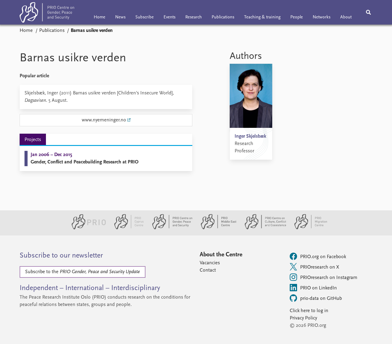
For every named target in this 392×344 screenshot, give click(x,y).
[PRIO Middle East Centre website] (216, 228)
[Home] (47, 13)
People (296, 17)
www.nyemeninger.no (104, 120)
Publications (223, 17)
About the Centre (221, 255)
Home (99, 17)
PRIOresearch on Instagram (328, 277)
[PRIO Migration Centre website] (307, 228)
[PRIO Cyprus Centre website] (126, 228)
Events (169, 17)
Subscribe (144, 17)
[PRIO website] (86, 228)
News (120, 17)
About (346, 17)
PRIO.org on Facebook (323, 256)
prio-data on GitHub (321, 298)
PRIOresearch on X (319, 267)
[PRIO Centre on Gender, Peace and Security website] (169, 228)
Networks (321, 17)
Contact (208, 270)
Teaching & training (262, 17)
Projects (32, 139)
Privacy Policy (303, 318)
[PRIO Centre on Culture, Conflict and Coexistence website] (263, 228)
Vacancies (210, 263)
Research (193, 17)
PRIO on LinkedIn (318, 288)
